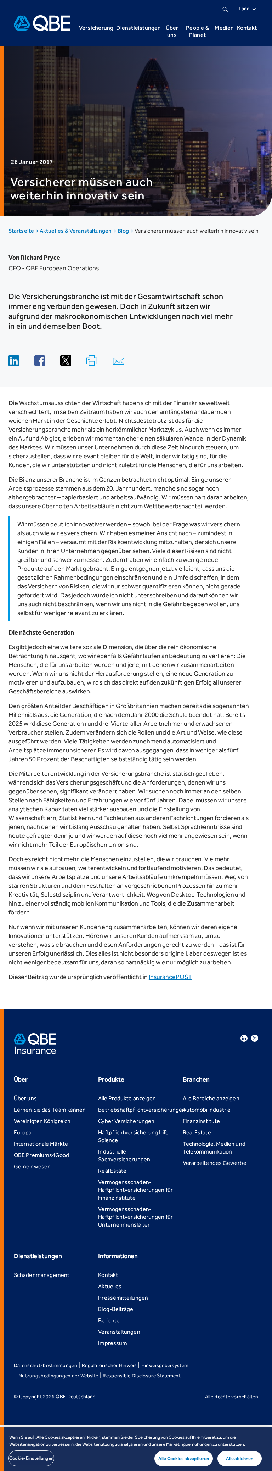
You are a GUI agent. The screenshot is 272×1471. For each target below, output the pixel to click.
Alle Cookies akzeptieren (183, 1458)
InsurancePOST (170, 977)
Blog (124, 230)
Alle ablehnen (240, 1458)
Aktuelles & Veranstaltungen (76, 230)
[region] (136, 1449)
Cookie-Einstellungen (31, 1458)
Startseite (21, 230)
